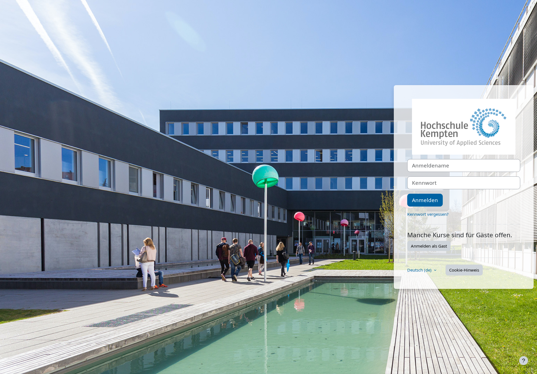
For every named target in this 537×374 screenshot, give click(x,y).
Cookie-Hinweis (464, 270)
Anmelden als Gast (429, 246)
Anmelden (425, 199)
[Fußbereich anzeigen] (523, 360)
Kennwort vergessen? (428, 214)
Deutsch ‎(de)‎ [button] (420, 270)
